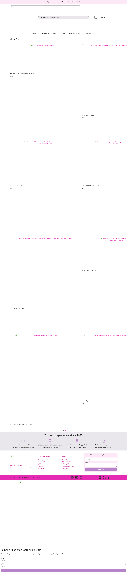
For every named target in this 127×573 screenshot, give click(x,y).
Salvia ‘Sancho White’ (88, 115)
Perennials (44, 33)
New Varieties (89, 33)
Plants (54, 33)
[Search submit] (88, 17)
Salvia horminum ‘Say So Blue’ (91, 185)
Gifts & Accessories (74, 33)
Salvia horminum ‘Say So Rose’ (19, 186)
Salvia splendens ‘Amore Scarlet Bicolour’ (22, 74)
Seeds (63, 33)
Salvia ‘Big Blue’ (86, 401)
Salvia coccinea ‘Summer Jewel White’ (21, 424)
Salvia (34, 33)
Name (87, 457)
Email (86, 462)
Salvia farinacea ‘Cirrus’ (17, 308)
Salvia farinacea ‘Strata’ (89, 270)
